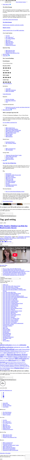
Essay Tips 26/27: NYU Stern (9, 315)
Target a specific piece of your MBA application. (13, 30)
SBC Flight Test (10, 37)
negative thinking (20, 237)
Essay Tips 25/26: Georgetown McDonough (12, 288)
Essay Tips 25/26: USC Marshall (10, 298)
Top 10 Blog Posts (10, 186)
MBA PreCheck (9, 41)
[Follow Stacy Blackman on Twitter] (2, 241)
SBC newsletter (9, 363)
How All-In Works (7, 413)
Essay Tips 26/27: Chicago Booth (10, 302)
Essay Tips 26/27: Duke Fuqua (9, 307)
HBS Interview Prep (10, 51)
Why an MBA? (6, 340)
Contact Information (7, 93)
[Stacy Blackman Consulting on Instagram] (3, 397)
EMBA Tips (5, 284)
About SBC (8, 88)
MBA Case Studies (10, 91)
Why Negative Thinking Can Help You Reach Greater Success (13, 227)
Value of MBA (9, 135)
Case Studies (5, 406)
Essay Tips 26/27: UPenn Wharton (10, 320)
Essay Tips (20, 352)
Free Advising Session (21, 2)
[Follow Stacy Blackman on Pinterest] (9, 241)
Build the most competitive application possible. (13, 25)
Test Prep (8, 35)
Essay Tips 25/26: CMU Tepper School (11, 286)
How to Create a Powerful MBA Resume (12, 268)
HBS (1, 356)
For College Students (10, 38)
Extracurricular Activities (8, 324)
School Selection (18, 363)
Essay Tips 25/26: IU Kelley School (11, 294)
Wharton (12, 368)
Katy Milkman (12, 237)
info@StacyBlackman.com (6, 390)
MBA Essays (12, 360)
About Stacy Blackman (11, 90)
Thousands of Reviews (11, 100)
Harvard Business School (17, 354)
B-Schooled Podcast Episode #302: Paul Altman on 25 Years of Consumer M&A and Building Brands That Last (16, 272)
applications (9, 347)
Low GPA (5, 327)
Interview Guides (9, 157)
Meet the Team (6, 404)
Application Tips (24, 347)
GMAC (24, 352)
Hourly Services (6, 27)
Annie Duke (21, 236)
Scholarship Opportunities (11, 184)
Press (7, 101)
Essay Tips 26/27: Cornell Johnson (10, 304)
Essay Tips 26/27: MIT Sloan (9, 313)
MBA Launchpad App (10, 148)
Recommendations (7, 333)
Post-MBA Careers (10, 176)
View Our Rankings (7, 83)
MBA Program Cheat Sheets (9, 449)
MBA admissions (10, 358)
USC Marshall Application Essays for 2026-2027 (13, 275)
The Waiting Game (7, 338)
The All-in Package (7, 22)
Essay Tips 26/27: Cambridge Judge (11, 301)
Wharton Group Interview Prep (12, 53)
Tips (2, 366)
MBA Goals (5, 328)
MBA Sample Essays (10, 127)
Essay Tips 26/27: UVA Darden (10, 322)
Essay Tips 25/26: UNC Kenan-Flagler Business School (15, 297)
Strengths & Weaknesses (8, 337)
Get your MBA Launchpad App (10, 122)
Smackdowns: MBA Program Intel (13, 130)
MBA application (21, 358)
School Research (6, 335)
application (8, 345)
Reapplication (6, 332)
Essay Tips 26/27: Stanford (9, 317)
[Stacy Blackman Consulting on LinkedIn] (3, 395)
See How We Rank (10, 99)
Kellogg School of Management (17, 356)
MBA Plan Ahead (9, 42)
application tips (17, 347)
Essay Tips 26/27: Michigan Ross (10, 312)
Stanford (24, 363)
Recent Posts (8, 173)
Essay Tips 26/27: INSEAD (9, 309)
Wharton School (8, 239)
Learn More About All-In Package (10, 19)
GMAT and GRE (9, 180)
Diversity (8, 183)
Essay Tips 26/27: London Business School (12, 310)
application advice (15, 344)
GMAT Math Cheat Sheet (11, 156)
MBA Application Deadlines (12, 129)
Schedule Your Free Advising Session (8, 216)
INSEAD (5, 356)
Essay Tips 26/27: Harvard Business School (12, 308)
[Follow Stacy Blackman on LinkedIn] (4, 241)
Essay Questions (8, 352)
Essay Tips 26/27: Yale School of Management (13, 323)
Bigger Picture (8, 236)
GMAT (2, 354)
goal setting (6, 237)
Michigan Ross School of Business (11, 362)
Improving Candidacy (7, 325)
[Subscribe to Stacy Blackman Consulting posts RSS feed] (10, 241)
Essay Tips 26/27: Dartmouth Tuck (10, 305)
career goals (18, 349)
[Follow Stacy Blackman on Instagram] (7, 241)
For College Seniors (7, 422)
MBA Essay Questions (11, 177)
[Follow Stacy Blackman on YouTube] (5, 241)
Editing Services (9, 43)
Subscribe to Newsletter (5, 453)
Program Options (6, 330)
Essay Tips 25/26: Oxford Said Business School (13, 296)
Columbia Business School (16, 351)
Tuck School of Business (8, 366)
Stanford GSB (23, 365)
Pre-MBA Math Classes (11, 132)
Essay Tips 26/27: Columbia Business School (13, 303)
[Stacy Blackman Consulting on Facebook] (0, 241)
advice (2, 345)
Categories (2, 278)
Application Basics (10, 159)
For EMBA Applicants (11, 181)
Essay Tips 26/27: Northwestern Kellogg (12, 314)
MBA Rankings (9, 136)
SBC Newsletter (9, 149)
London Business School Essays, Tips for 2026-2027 (14, 273)
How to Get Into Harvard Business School (15, 191)
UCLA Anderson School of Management (21, 366)
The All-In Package (7, 412)
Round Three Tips (7, 334)
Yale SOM (7, 369)
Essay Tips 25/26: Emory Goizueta (10, 287)
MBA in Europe (9, 134)
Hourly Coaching (6, 414)
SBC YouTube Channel (11, 143)
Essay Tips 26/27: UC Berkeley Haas (11, 318)
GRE (5, 354)
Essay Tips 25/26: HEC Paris (9, 292)
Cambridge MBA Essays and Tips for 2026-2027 (13, 270)
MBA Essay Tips (9, 178)
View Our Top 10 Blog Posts (9, 163)
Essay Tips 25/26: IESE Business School (12, 293)
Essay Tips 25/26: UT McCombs (10, 299)
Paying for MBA (6, 329)
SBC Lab (8, 40)
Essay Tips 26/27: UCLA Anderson (10, 319)
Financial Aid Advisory (11, 45)
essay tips (15, 352)
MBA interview (19, 360)
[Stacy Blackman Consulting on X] (3, 394)
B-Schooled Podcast (10, 142)
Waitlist (4, 339)
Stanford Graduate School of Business (9, 365)
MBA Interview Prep (10, 50)
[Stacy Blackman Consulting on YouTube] (3, 396)
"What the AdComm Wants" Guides (14, 155)
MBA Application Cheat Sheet (12, 131)
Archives (2, 281)
